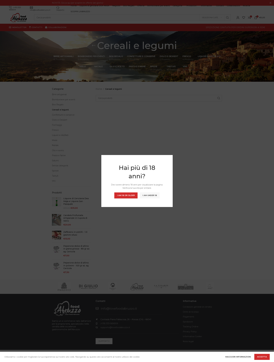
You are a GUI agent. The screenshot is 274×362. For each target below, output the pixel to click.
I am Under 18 (150, 195)
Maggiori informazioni (238, 357)
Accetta (262, 357)
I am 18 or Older (126, 195)
